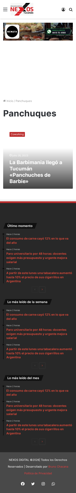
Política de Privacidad (38, 473)
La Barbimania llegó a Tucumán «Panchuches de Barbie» (36, 171)
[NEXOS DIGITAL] (22, 9)
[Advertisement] (38, 70)
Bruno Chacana (58, 466)
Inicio (9, 101)
